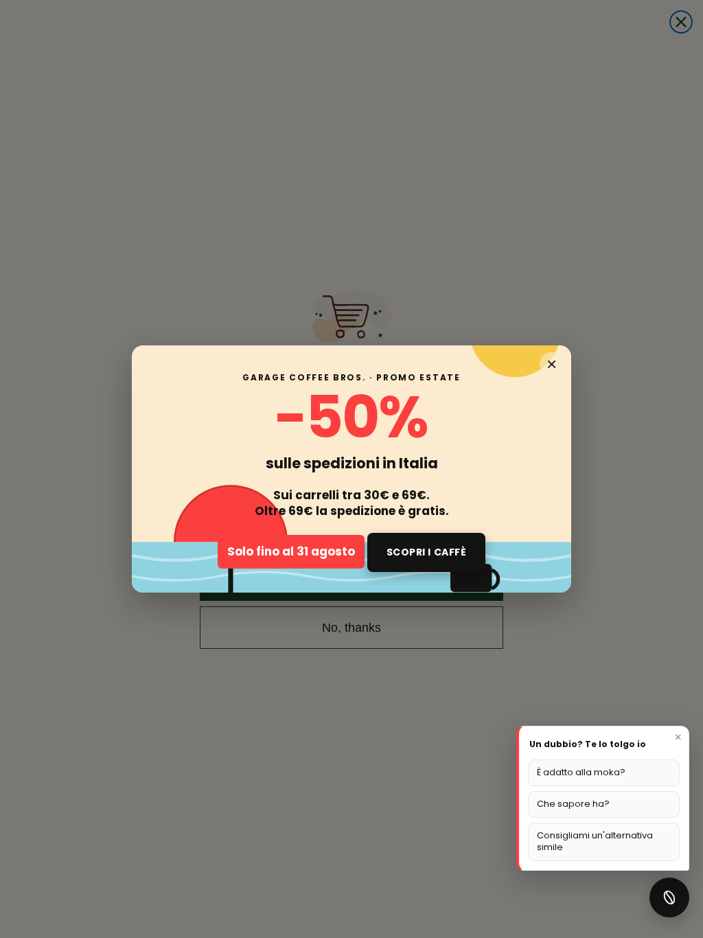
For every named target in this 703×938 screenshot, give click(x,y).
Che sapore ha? (573, 803)
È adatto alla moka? (581, 772)
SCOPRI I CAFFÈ (427, 552)
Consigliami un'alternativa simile (595, 841)
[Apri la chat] (669, 897)
